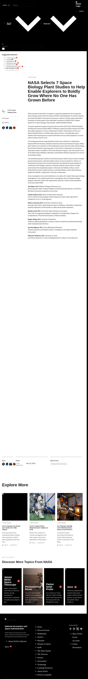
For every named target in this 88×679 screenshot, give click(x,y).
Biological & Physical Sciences (58, 464)
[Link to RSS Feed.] (14, 127)
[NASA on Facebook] (70, 628)
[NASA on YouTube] (81, 628)
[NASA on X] (77, 628)
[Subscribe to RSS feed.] (14, 464)
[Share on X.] (3, 127)
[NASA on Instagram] (74, 628)
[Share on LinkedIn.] (10, 127)
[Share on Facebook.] (7, 127)
